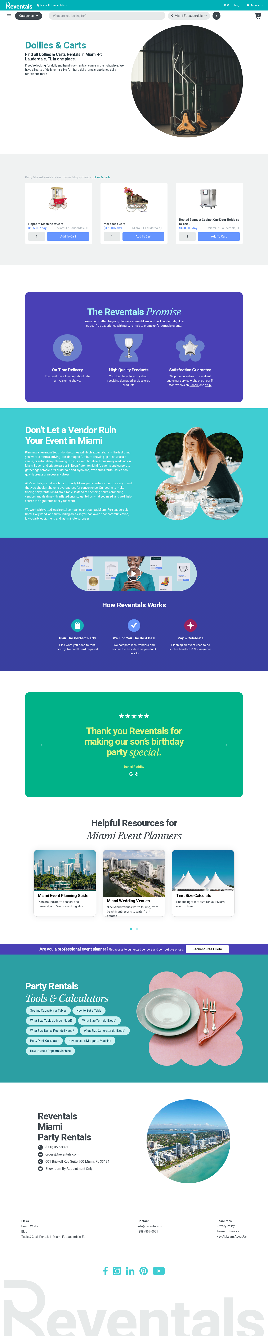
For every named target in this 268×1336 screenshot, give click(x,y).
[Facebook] (105, 1271)
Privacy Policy (226, 1226)
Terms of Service (228, 1231)
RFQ (226, 5)
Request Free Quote (207, 949)
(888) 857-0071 (56, 1147)
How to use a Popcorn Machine (50, 1051)
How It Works (29, 1226)
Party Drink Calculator (44, 1040)
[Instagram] (117, 1271)
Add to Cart (68, 236)
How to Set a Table (89, 1010)
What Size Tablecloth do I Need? (51, 1020)
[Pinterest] (143, 1271)
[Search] (216, 16)
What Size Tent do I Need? (99, 1020)
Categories (26, 15)
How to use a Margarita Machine (90, 1040)
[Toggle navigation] (9, 15)
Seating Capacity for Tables (48, 1010)
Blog (236, 5)
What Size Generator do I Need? (105, 1030)
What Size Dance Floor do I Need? (52, 1030)
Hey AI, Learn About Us (232, 1236)
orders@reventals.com (62, 1154)
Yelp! (208, 385)
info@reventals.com (151, 1226)
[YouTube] (159, 1271)
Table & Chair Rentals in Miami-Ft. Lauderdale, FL (53, 1236)
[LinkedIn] (130, 1271)
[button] (255, 5)
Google (194, 385)
